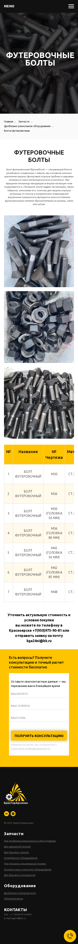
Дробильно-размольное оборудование (27, 591)
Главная (8, 587)
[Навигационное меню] (71, 6)
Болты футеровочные (17, 596)
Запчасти (23, 587)
